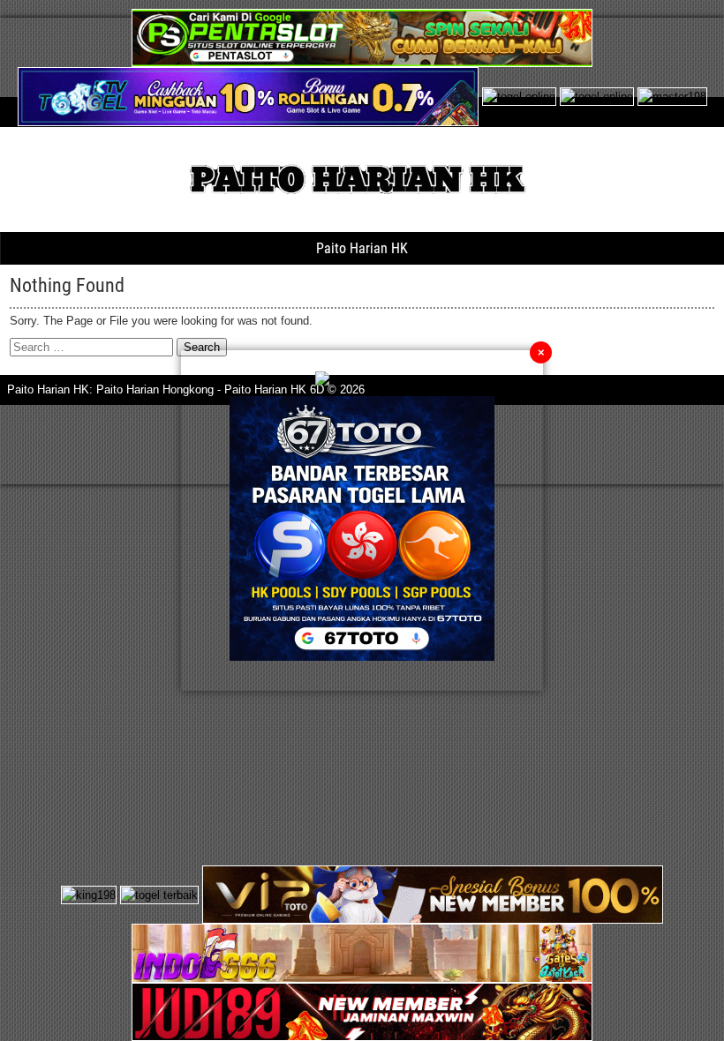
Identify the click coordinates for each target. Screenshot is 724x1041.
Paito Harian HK (362, 248)
